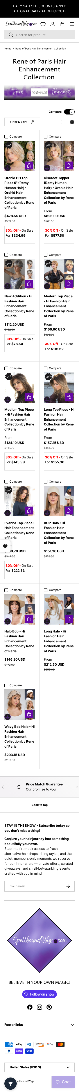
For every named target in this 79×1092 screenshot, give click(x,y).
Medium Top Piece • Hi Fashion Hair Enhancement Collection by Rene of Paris (19, 419)
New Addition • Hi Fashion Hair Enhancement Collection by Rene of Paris (19, 306)
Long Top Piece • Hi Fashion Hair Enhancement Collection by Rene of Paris (59, 419)
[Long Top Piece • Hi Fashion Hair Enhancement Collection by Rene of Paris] (59, 387)
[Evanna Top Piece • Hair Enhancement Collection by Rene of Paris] (19, 501)
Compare (55, 111)
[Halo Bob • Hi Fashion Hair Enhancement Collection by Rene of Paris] (19, 609)
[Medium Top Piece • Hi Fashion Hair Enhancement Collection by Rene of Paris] (19, 387)
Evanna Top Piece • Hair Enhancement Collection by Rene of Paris (19, 530)
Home (7, 48)
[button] (62, 24)
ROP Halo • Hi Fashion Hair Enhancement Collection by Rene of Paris (59, 533)
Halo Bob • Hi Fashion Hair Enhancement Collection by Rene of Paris (19, 641)
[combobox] (39, 34)
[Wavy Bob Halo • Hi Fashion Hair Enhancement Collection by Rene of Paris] (19, 704)
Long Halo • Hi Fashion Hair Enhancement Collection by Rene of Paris (59, 641)
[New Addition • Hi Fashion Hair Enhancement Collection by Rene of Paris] (19, 274)
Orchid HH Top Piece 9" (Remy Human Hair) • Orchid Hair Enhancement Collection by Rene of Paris (19, 193)
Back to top (40, 805)
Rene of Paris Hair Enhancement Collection (40, 48)
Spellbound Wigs (24, 1081)
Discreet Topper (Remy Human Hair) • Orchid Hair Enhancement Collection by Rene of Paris (59, 190)
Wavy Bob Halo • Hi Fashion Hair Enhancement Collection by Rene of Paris (19, 737)
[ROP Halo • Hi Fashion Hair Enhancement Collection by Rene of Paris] (59, 501)
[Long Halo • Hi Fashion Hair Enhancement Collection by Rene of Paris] (59, 609)
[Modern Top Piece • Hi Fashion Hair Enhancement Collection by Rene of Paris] (59, 274)
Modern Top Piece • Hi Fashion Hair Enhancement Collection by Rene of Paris (59, 306)
